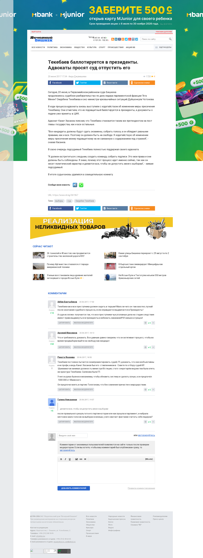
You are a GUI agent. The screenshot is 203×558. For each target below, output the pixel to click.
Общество (79, 47)
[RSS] (112, 39)
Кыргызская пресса (116, 519)
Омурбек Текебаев (84, 201)
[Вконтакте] (116, 39)
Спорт (102, 47)
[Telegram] (136, 39)
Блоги (110, 522)
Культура (91, 47)
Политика (52, 47)
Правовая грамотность (140, 522)
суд (69, 201)
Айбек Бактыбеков (67, 302)
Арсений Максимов (67, 333)
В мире (89, 536)
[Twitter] (126, 39)
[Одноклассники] (123, 39)
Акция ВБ (130, 47)
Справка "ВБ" (136, 525)
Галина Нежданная (67, 399)
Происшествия (115, 47)
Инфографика (114, 530)
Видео (111, 528)
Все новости (38, 47)
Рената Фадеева (66, 357)
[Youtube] (129, 39)
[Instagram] (133, 39)
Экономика (66, 47)
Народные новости (116, 516)
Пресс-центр (158, 519)
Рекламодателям (164, 32)
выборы (59, 201)
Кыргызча (36, 32)
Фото (110, 525)
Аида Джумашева (77, 76)
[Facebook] (119, 39)
